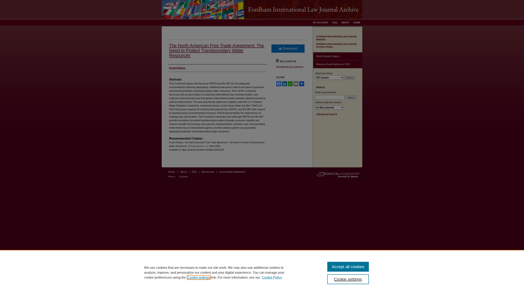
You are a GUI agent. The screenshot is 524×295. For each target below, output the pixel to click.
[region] (262, 272)
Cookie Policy (272, 277)
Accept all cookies (348, 266)
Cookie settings (198, 277)
